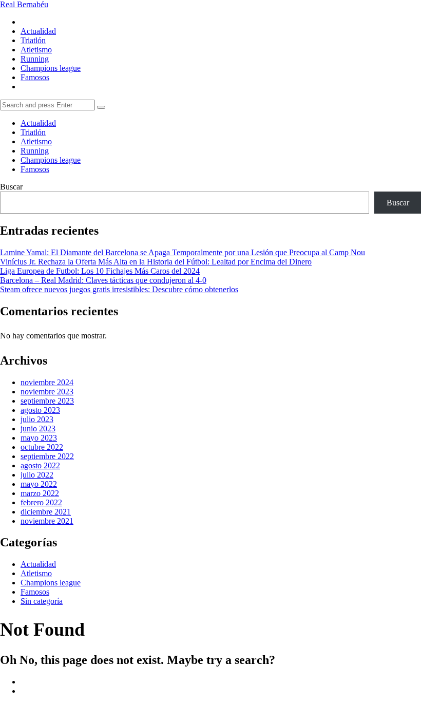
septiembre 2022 (47, 456)
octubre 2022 (42, 447)
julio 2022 (37, 474)
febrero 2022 (41, 502)
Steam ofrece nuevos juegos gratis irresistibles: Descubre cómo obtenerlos (119, 289)
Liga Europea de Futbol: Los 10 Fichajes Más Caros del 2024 (100, 271)
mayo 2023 (39, 437)
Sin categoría (42, 601)
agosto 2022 (40, 465)
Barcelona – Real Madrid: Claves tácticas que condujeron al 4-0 (103, 280)
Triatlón (33, 40)
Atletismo (36, 49)
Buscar (11, 186)
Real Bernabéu (24, 4)
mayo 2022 (39, 484)
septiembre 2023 (47, 400)
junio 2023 (38, 428)
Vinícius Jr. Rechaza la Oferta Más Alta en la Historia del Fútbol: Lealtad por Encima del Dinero (156, 261)
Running (35, 58)
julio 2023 (37, 419)
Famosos (35, 77)
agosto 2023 (40, 410)
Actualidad (38, 31)
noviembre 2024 (47, 382)
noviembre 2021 (47, 521)
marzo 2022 (40, 493)
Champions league (51, 68)
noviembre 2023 (47, 391)
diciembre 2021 (46, 511)
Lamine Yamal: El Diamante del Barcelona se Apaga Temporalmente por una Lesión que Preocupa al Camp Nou (182, 252)
